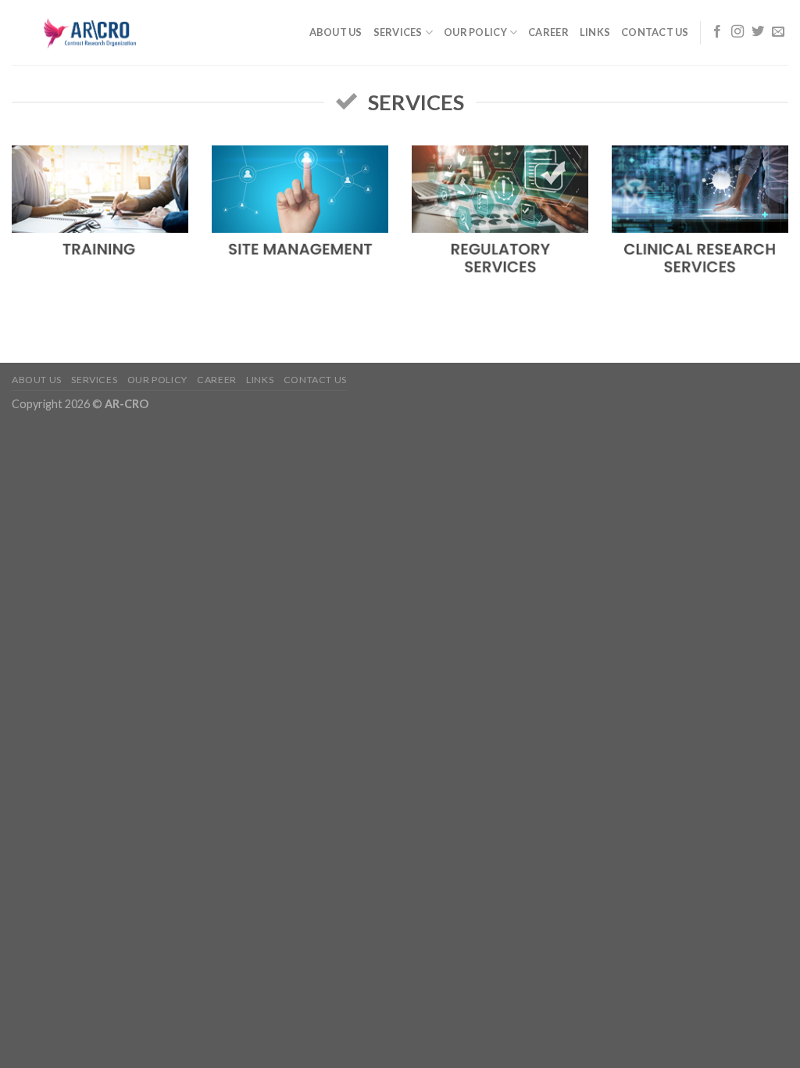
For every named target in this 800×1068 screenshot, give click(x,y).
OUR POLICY (475, 32)
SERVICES (398, 32)
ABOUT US (335, 32)
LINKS (595, 32)
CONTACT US (655, 32)
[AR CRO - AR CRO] (90, 32)
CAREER (548, 32)
